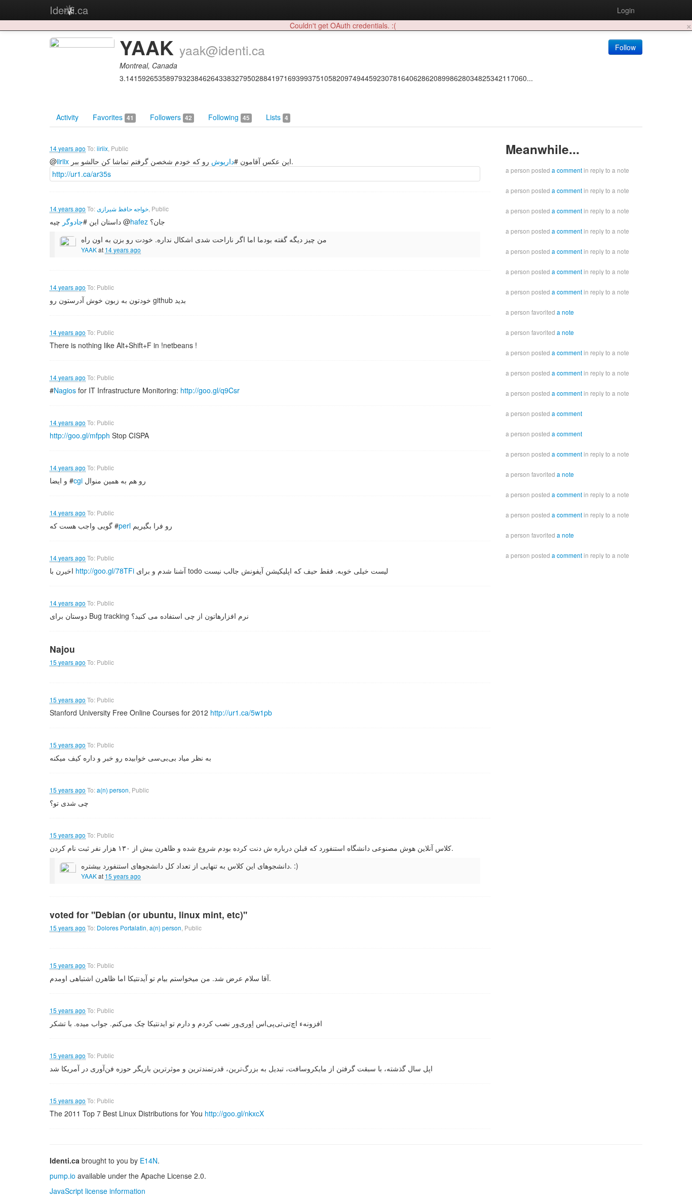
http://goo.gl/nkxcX (234, 1113)
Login (626, 10)
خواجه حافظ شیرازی (122, 208)
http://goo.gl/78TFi (104, 571)
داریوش (222, 161)
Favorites (113, 117)
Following (229, 117)
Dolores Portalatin (121, 927)
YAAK (89, 249)
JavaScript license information (97, 1191)
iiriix (102, 148)
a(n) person (113, 789)
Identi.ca (69, 10)
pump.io (62, 1176)
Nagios (65, 390)
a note (565, 312)
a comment (567, 170)
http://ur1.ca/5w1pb (241, 712)
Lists (277, 117)
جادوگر (72, 221)
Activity (67, 117)
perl (125, 525)
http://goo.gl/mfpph (80, 435)
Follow (625, 47)
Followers (171, 117)
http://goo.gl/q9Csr (210, 390)
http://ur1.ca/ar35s (81, 174)
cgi (78, 480)
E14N (149, 1160)
